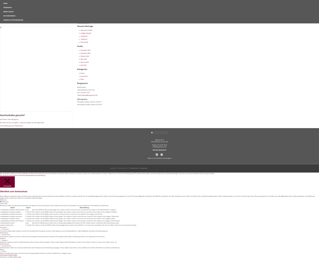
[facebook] (157, 155)
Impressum (143, 168)
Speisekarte (7, 7)
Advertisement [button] (4, 244)
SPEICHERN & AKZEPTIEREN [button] (8, 255)
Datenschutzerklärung (38, 175)
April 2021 (83, 65)
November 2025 (85, 50)
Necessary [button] (3, 200)
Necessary (5, 202)
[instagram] (162, 155)
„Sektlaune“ (84, 39)
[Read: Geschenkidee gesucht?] (42, 111)
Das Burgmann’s (9, 16)
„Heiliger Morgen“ (86, 33)
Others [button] (2, 250)
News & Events (8, 12)
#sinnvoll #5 (84, 42)
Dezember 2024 (85, 53)
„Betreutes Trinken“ (86, 30)
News (82, 79)
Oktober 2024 (84, 56)
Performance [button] (4, 233)
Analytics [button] (3, 238)
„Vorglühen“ (84, 36)
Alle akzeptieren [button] (5, 175)
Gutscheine (3, 119)
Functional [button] (3, 227)
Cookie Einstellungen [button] (24, 175)
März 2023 (83, 59)
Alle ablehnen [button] (14, 175)
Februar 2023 (84, 62)
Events (82, 73)
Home (5, 3)
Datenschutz (134, 168)
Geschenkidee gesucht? (12, 115)
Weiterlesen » (12, 126)
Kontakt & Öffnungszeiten (13, 20)
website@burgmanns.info (90, 95)
